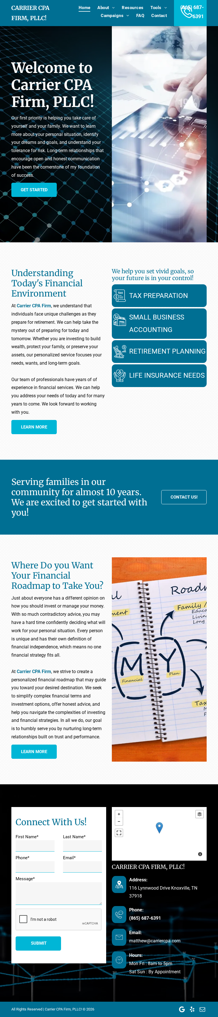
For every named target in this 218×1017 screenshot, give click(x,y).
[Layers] (199, 814)
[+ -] (159, 834)
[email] (202, 1009)
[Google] (182, 1009)
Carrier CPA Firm (34, 305)
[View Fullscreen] (119, 833)
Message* (25, 878)
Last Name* (74, 836)
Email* (69, 857)
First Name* (27, 836)
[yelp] (192, 1009)
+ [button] (119, 814)
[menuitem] (81, 8)
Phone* (22, 857)
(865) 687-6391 (145, 918)
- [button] (119, 821)
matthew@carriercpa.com (155, 941)
